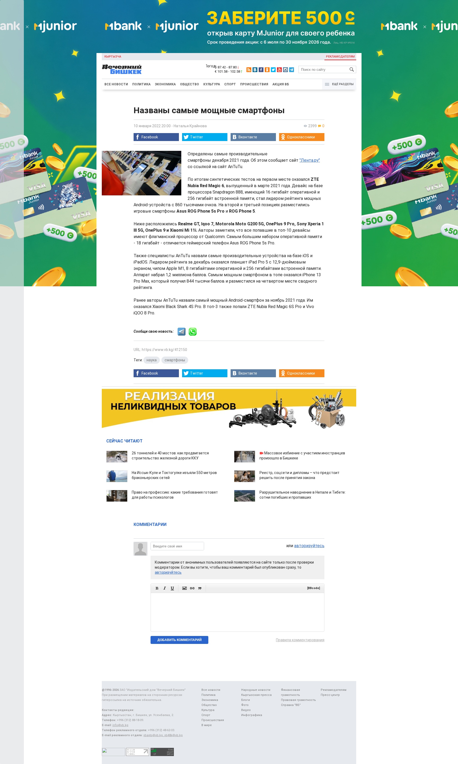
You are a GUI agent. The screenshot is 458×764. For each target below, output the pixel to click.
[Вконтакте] (255, 69)
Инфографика (251, 715)
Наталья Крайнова (190, 126)
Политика (141, 84)
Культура (211, 84)
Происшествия (254, 84)
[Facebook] (261, 69)
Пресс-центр (330, 695)
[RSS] (248, 69)
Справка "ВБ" (291, 705)
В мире (206, 725)
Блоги (245, 700)
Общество (189, 84)
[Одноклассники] (267, 69)
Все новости (116, 84)
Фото (245, 705)
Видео (246, 710)
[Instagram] (285, 69)
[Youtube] (279, 69)
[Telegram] (291, 69)
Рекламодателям (340, 56)
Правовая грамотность (298, 700)
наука (152, 360)
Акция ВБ (280, 84)
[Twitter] (273, 69)
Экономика (165, 84)
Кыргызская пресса (256, 695)
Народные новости (255, 690)
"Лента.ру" (310, 160)
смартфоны (175, 360)
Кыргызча (112, 56)
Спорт (230, 84)
